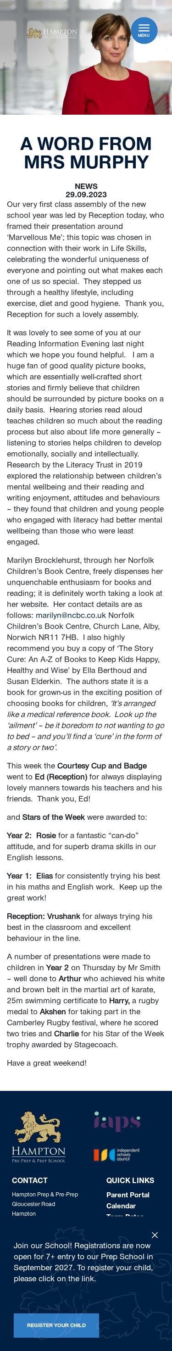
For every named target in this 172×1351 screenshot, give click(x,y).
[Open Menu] (144, 27)
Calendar (121, 1207)
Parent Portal (128, 1196)
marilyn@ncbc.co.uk (71, 616)
